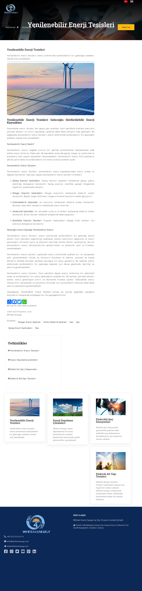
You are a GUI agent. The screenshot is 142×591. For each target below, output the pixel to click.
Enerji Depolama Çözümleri (24, 359)
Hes (71, 322)
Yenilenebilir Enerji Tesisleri (24, 350)
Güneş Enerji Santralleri (20, 328)
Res (37, 328)
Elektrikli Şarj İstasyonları (23, 369)
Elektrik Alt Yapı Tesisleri (23, 378)
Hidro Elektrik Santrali (55, 322)
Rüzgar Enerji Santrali (29, 322)
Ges (78, 322)
